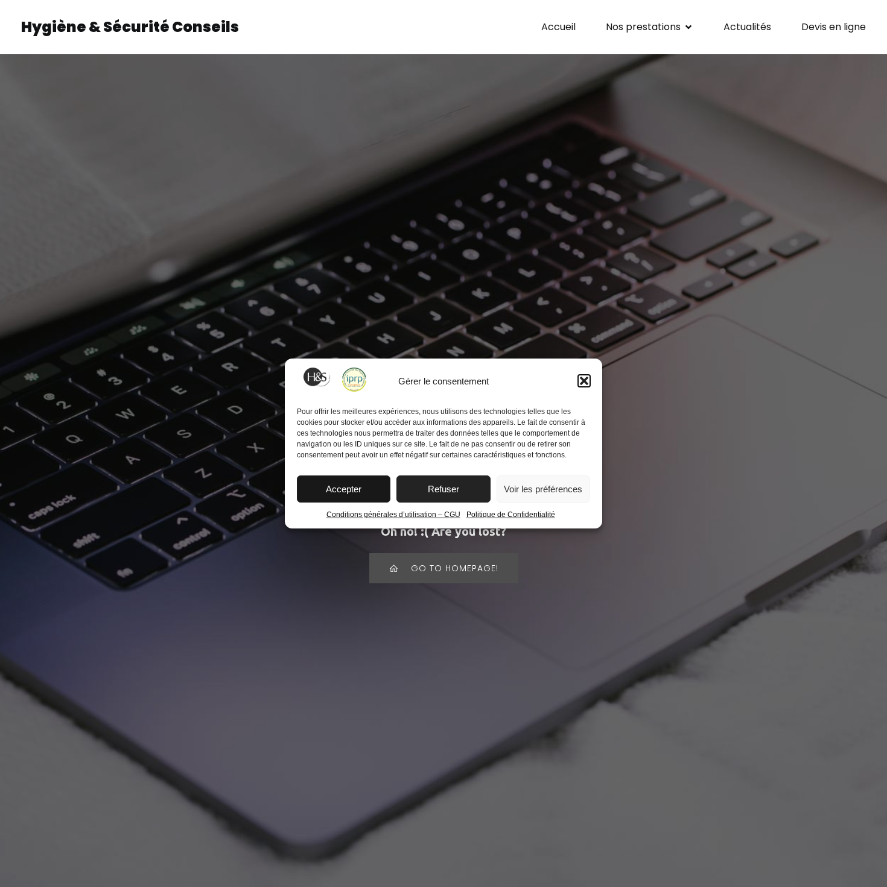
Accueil (558, 27)
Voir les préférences (543, 489)
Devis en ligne (833, 27)
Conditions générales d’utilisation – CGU (393, 514)
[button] (584, 381)
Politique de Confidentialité (510, 514)
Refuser (443, 489)
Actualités (747, 27)
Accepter (343, 489)
